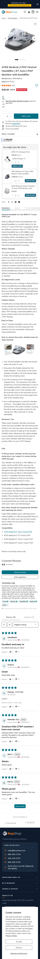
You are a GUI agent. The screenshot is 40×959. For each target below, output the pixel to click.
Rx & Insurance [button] (8, 883)
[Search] (25, 12)
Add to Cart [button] (17, 166)
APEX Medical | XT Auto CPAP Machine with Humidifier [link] (22, 172)
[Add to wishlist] (36, 85)
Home (4, 18)
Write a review (20, 572)
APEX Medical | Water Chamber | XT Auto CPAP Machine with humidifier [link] (23, 187)
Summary (6, 208)
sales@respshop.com (16, 850)
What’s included (8, 134)
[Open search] (4, 625)
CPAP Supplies (12, 18)
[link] (7, 159)
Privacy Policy (11, 935)
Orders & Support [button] (10, 889)
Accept (19, 941)
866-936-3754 (14, 854)
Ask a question (20, 577)
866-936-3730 (14, 862)
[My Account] (29, 12)
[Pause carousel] (37, 4)
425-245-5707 (13, 858)
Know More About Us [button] (11, 877)
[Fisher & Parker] (19, 823)
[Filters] (9, 625)
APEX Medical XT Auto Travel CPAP (18, 532)
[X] (12, 202)
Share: (4, 202)
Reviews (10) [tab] (10, 617)
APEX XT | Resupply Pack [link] (21, 152)
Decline (19, 947)
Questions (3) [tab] (29, 617)
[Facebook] (8, 202)
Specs (17, 208)
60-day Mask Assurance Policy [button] (19, 5)
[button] (6, 85)
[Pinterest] (15, 202)
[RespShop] (20, 833)
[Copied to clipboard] (19, 202)
